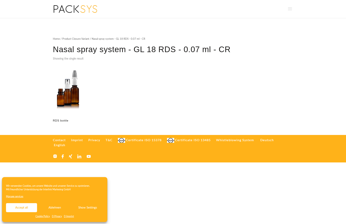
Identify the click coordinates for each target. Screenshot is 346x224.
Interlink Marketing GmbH (57, 189)
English (59, 145)
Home (56, 39)
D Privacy (57, 216)
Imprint (77, 140)
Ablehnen (54, 207)
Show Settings (87, 207)
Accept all (21, 207)
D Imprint (69, 216)
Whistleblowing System (235, 140)
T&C (109, 140)
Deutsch (267, 140)
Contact (59, 140)
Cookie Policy (42, 216)
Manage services (14, 196)
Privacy (94, 140)
